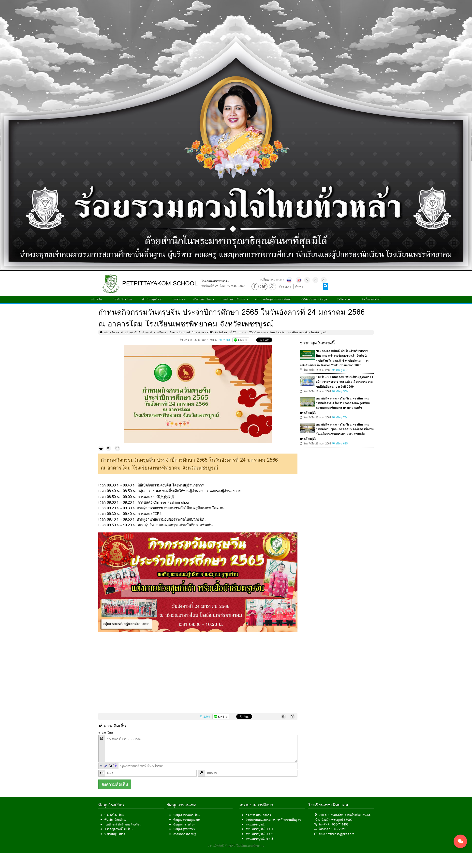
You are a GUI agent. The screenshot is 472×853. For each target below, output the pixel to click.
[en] (299, 280)
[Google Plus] (272, 286)
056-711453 (340, 824)
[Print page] (101, 448)
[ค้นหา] (325, 286)
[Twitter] (263, 286)
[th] (289, 280)
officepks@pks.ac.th (341, 834)
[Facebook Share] (255, 286)
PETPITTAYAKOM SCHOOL (160, 283)
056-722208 (339, 829)
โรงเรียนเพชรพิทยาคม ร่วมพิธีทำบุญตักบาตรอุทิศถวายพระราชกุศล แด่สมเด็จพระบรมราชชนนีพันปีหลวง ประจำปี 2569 (344, 382)
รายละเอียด (105, 732)
